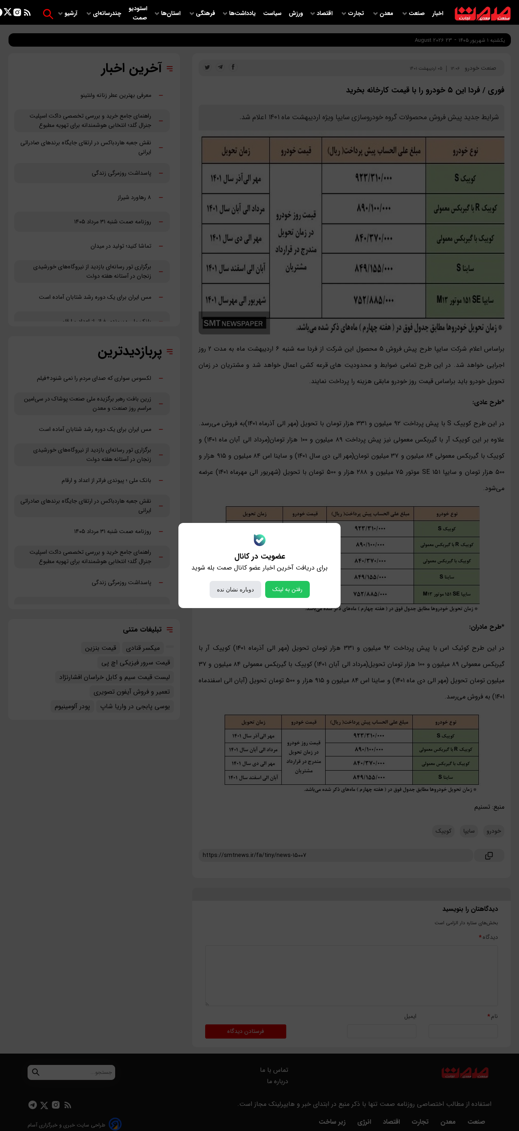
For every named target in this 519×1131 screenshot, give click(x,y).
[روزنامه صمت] (482, 14)
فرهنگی (205, 13)
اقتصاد (325, 13)
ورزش (296, 13)
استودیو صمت (138, 13)
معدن (387, 13)
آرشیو (71, 13)
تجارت (357, 13)
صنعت (418, 13)
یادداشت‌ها (243, 13)
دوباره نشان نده (235, 589)
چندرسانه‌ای (108, 13)
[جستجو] (48, 14)
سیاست (273, 13)
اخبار (437, 13)
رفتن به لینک (287, 589)
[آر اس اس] (27, 14)
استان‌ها (171, 13)
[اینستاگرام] (17, 14)
